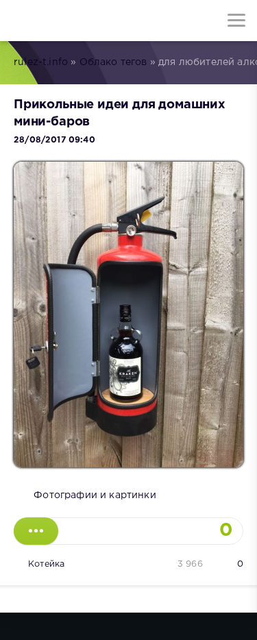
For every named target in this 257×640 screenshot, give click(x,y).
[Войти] (61, 20)
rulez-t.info (41, 62)
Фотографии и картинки (95, 495)
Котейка (46, 564)
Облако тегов (113, 62)
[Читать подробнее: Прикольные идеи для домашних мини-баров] (36, 531)
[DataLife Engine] (20, 20)
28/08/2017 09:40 (54, 140)
